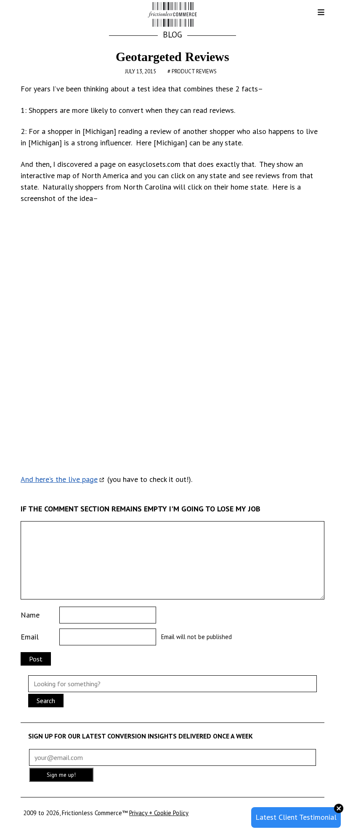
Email (30, 637)
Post (35, 659)
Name (30, 615)
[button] (314, 15)
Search (46, 700)
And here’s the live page (59, 479)
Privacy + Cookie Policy (158, 813)
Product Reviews (194, 71)
